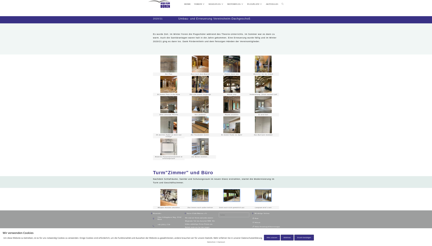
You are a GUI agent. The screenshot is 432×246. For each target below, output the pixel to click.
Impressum (221, 242)
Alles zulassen (272, 237)
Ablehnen (287, 237)
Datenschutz (211, 242)
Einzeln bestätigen (304, 237)
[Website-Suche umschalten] (282, 4)
